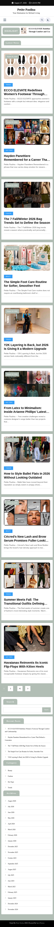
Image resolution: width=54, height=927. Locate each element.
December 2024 (13, 904)
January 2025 (12, 898)
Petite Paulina (26, 9)
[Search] (42, 20)
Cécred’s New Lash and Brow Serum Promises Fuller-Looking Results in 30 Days (26, 538)
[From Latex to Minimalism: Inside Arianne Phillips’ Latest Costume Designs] (27, 384)
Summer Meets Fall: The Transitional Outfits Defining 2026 (24, 602)
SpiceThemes (40, 923)
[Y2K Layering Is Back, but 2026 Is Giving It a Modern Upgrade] (27, 321)
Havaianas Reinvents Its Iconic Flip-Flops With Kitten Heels (26, 664)
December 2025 (13, 846)
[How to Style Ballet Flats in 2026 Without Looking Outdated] (27, 449)
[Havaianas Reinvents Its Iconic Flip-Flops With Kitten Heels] (27, 638)
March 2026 (11, 829)
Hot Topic (9, 150)
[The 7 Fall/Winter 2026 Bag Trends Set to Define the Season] (27, 195)
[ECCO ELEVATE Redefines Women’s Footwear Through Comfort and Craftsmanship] (27, 66)
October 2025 (12, 858)
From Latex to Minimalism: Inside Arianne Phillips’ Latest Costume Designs (25, 410)
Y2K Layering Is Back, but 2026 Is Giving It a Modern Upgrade (26, 346)
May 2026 (11, 818)
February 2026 (12, 835)
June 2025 (11, 881)
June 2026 (11, 812)
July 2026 (11, 807)
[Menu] (5, 20)
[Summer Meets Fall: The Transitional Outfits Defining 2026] (27, 575)
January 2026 (12, 841)
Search (10, 702)
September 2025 (13, 864)
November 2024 (13, 909)
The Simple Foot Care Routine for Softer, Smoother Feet (25, 283)
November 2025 (13, 852)
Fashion (8, 213)
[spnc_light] (48, 20)
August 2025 (12, 869)
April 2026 (11, 824)
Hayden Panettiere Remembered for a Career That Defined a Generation (26, 158)
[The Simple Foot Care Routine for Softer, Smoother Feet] (27, 258)
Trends (8, 84)
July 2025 (11, 875)
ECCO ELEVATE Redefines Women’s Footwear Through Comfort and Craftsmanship (24, 92)
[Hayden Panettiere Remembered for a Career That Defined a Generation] (27, 132)
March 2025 (11, 887)
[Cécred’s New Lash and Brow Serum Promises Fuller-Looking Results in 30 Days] (27, 512)
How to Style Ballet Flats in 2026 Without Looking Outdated (27, 475)
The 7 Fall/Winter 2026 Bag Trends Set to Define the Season (27, 220)
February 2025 (12, 892)
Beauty (8, 276)
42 (20, 688)
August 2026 (12, 801)
